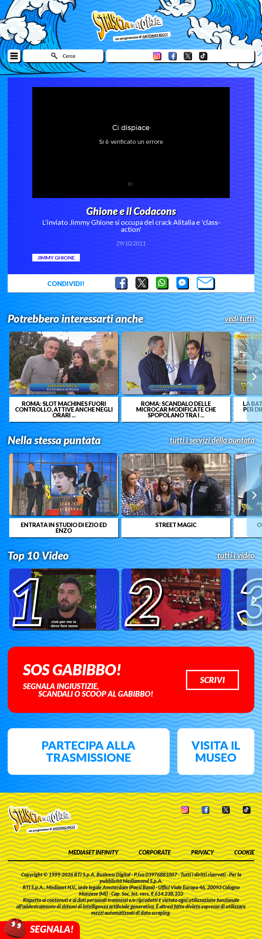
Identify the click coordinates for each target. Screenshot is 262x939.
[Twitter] (188, 56)
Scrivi (212, 680)
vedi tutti (239, 318)
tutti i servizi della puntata (212, 440)
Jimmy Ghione (56, 257)
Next (254, 376)
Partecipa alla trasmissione (88, 751)
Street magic (175, 525)
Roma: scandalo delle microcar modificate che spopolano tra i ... (176, 409)
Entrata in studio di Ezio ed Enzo (64, 527)
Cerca (69, 56)
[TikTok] (203, 56)
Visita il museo (215, 751)
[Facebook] (172, 56)
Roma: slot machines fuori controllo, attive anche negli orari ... (64, 409)
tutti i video (235, 555)
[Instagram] (157, 56)
